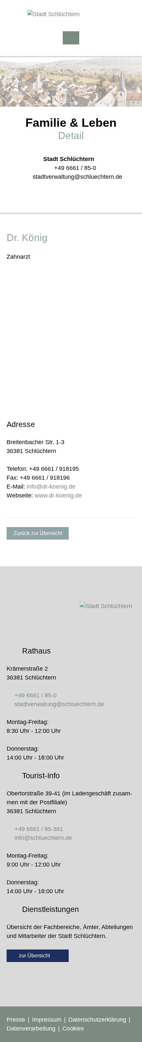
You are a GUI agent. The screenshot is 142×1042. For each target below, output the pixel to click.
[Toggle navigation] (71, 37)
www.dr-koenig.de (58, 495)
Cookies (73, 1028)
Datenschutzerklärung (97, 1019)
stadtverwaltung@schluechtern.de (77, 177)
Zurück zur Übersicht (38, 533)
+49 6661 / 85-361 (39, 829)
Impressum (46, 1019)
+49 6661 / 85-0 (75, 168)
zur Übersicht (35, 955)
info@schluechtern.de (43, 838)
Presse (16, 1019)
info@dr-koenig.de (51, 486)
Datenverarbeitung (31, 1028)
